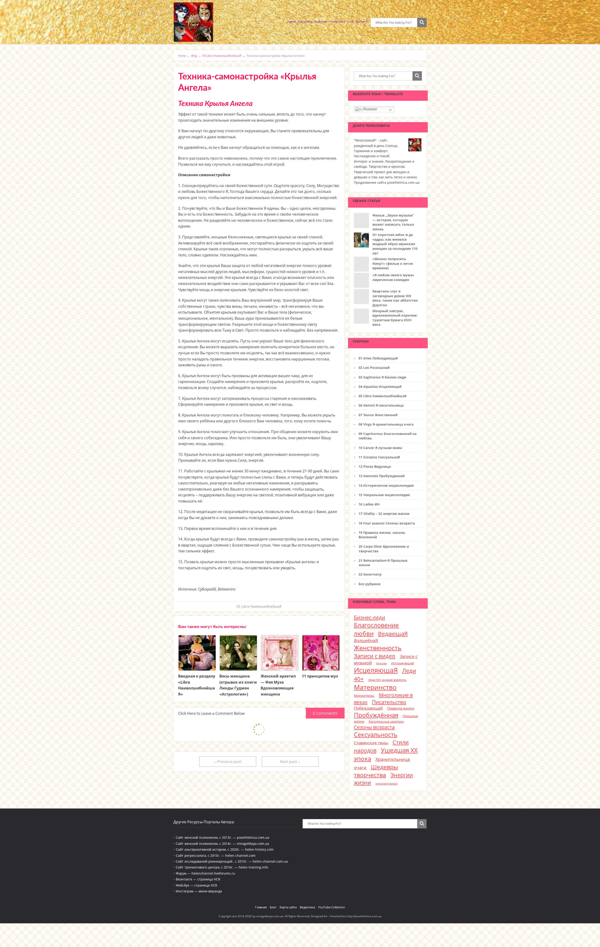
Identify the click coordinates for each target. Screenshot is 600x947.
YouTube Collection (331, 907)
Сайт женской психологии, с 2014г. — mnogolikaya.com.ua (222, 843)
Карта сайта (305, 21)
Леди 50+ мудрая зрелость (387, 680)
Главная (291, 21)
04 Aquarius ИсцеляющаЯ (380, 386)
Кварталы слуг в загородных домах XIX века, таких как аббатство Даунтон (395, 298)
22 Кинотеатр (370, 574)
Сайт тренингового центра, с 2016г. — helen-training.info (222, 867)
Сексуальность (375, 734)
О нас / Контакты (357, 21)
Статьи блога (337, 21)
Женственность (377, 647)
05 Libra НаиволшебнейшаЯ (258, 606)
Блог (273, 907)
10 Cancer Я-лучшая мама (380, 447)
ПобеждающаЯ (368, 708)
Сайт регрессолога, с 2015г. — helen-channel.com (215, 855)
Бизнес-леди (369, 617)
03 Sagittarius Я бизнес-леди (382, 377)
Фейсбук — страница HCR (196, 885)
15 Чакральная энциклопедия (384, 495)
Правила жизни (400, 708)
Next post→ (290, 761)
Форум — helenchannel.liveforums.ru (205, 873)
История (381, 663)
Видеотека (320, 21)
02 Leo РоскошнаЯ (374, 367)
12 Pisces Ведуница (375, 466)
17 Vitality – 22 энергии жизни (384, 513)
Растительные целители (386, 721)
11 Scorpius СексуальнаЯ (379, 457)
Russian (369, 109)
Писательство (389, 701)
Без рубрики (369, 584)
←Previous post (228, 761)
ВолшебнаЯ (366, 640)
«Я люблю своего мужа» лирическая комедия (393, 277)
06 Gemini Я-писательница (381, 405)
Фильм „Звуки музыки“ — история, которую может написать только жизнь (393, 222)
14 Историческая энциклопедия (386, 485)
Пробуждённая (376, 715)
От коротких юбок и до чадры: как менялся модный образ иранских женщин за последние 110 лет (394, 243)
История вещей (402, 663)
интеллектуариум (386, 783)
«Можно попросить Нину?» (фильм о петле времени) (392, 263)
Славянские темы (371, 742)
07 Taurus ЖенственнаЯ (378, 415)
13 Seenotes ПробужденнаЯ (382, 476)
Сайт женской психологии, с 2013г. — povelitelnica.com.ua (222, 837)
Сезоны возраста (374, 727)
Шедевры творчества (376, 771)
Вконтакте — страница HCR (198, 879)
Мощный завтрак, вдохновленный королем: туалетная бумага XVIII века (394, 318)
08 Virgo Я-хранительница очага (386, 424)
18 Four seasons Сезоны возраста (387, 523)
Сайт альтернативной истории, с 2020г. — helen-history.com (225, 849)
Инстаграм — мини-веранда (199, 891)
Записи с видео (374, 656)
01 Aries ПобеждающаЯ (378, 358)
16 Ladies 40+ (369, 504)
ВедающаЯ (393, 633)
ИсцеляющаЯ (376, 670)
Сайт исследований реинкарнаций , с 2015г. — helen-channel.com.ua (232, 861)
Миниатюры (364, 695)
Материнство (375, 687)
